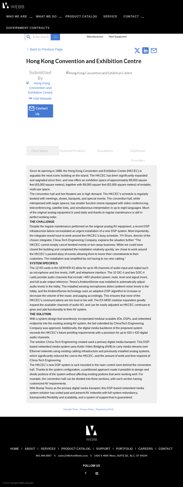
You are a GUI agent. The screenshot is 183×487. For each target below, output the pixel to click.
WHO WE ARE (16, 16)
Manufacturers (95, 36)
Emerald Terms (70, 409)
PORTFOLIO (124, 448)
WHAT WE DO (46, 16)
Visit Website (42, 98)
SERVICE (110, 16)
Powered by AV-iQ (104, 409)
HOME (14, 448)
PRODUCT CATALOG (81, 16)
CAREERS (145, 448)
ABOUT (30, 448)
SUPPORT (103, 448)
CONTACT (131, 16)
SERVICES (48, 448)
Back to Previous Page (46, 49)
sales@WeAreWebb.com (73, 455)
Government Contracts (28, 27)
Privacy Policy (87, 409)
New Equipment (118, 36)
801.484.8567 (44, 455)
